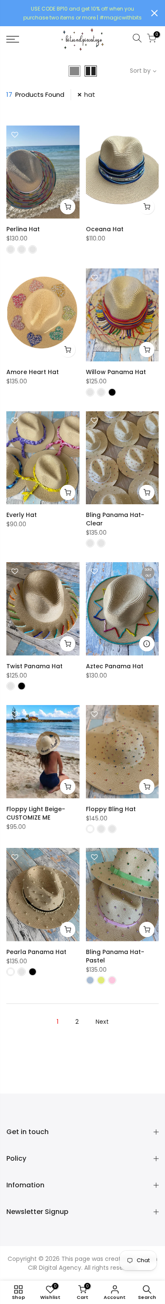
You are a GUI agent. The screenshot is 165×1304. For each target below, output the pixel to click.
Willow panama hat (116, 372)
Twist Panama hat (34, 666)
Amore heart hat (32, 372)
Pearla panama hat (36, 952)
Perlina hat (23, 229)
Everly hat (21, 515)
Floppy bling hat (111, 809)
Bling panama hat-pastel (115, 956)
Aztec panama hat (114, 666)
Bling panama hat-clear (115, 519)
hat (89, 94)
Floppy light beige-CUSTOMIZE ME (35, 813)
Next (102, 1021)
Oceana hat (105, 229)
